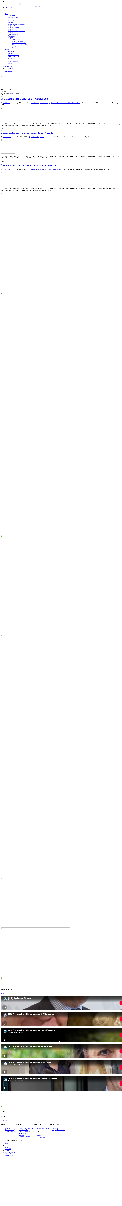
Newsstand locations (25, 1136)
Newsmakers (8, 71)
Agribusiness (12, 15)
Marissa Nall (7, 137)
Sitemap (7, 1150)
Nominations (8, 66)
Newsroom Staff (9, 1130)
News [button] (6, 14)
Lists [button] (6, 60)
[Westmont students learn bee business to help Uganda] (8, 153)
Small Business (13, 34)
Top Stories (57, 169)
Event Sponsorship (24, 1131)
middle (42, 137)
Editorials (11, 53)
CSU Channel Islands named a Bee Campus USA (24, 99)
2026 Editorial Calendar (26, 1128)
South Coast (16, 46)
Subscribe (11, 7)
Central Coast (16, 39)
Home (11, 93)
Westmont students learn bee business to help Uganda (27, 133)
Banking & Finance (14, 17)
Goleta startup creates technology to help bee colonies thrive (30, 165)
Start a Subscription (43, 1128)
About (6, 1147)
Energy (10, 22)
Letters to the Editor (14, 56)
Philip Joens (6, 169)
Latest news (64, 103)
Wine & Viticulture (74, 103)
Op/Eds (10, 58)
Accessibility (8, 1149)
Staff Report (6, 103)
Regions (10, 38)
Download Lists (13, 61)
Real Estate (11, 32)
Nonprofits (11, 29)
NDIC (10, 1159)
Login (6, 7)
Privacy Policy (9, 1155)
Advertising (22, 1133)
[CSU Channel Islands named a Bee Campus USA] (8, 120)
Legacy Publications (58, 1130)
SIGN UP (4, 993)
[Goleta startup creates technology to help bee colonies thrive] (8, 185)
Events (7, 70)
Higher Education (13, 26)
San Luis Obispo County (19, 44)
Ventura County (17, 48)
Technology (12, 36)
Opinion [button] (7, 49)
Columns (11, 19)
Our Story (8, 1128)
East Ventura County (18, 41)
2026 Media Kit (23, 1130)
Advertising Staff (10, 1131)
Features (32, 169)
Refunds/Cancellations (11, 1154)
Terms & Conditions (11, 1152)
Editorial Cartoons (13, 55)
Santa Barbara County (19, 43)
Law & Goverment (14, 27)
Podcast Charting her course (16, 31)
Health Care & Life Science (16, 24)
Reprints (10, 63)
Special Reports (9, 68)
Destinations (12, 20)
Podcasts (55, 1128)
